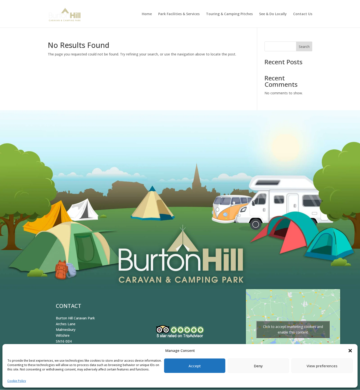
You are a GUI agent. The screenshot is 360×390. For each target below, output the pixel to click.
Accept (195, 365)
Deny (258, 365)
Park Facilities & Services (179, 14)
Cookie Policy (16, 381)
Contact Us (302, 14)
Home (147, 14)
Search (304, 46)
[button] (350, 350)
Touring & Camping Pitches (229, 14)
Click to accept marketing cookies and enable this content (293, 329)
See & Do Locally (273, 14)
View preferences (322, 365)
